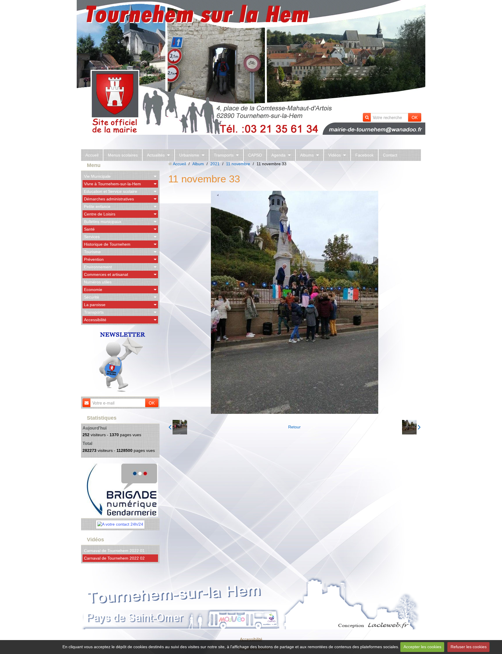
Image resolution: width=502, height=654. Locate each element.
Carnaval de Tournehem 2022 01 (114, 550)
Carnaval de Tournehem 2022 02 (114, 558)
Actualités (156, 155)
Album (198, 163)
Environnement (98, 267)
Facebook (364, 155)
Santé (89, 229)
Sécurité (91, 297)
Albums (307, 155)
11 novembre (238, 163)
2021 (215, 163)
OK (414, 117)
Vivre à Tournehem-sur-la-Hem (112, 184)
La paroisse (94, 304)
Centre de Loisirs (99, 214)
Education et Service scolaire (110, 191)
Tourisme (92, 251)
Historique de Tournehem (107, 244)
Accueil (91, 155)
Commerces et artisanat (106, 274)
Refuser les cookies (469, 646)
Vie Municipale (97, 176)
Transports (224, 155)
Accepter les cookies (422, 646)
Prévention (94, 259)
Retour (294, 427)
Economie (93, 289)
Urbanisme (189, 155)
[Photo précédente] (177, 427)
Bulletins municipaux (102, 221)
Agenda (278, 155)
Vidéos (334, 155)
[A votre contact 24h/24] (120, 524)
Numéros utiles (98, 282)
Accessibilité (95, 319)
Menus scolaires (123, 155)
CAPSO (255, 155)
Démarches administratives (109, 199)
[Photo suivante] (411, 427)
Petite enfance (97, 206)
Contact (390, 155)
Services (92, 236)
